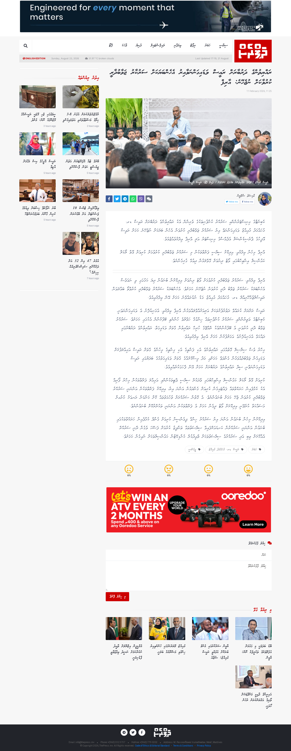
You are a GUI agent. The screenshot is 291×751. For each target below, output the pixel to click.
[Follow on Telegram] (124, 732)
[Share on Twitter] (117, 198)
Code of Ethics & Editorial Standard (152, 745)
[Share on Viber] (141, 198)
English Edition (35, 58)
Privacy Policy (204, 745)
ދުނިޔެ (139, 45)
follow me (248, 201)
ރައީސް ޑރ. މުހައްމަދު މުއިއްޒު (225, 449)
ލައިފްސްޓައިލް (158, 45)
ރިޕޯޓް (193, 45)
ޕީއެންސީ (193, 449)
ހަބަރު (207, 45)
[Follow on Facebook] (141, 732)
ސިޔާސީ (223, 45)
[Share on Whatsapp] (133, 198)
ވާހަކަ (124, 45)
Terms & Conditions (183, 745)
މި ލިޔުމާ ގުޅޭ (262, 610)
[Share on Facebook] (109, 198)
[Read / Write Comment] (149, 198)
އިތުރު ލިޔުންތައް (88, 78)
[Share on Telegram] (125, 198)
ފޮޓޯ (111, 45)
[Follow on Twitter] (133, 732)
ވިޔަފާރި (177, 45)
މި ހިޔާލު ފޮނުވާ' (117, 596)
